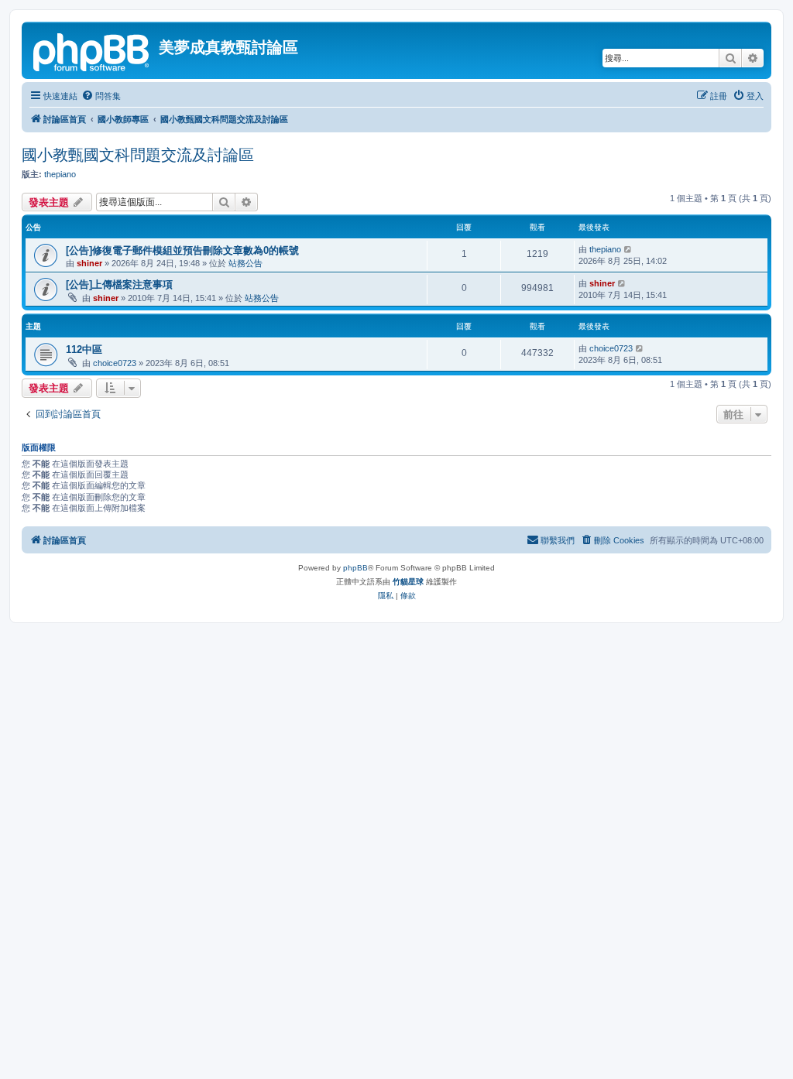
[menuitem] (101, 96)
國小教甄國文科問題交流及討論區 (138, 154)
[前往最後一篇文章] (628, 249)
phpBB (355, 567)
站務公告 (245, 263)
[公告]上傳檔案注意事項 (119, 284)
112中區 (84, 349)
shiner (89, 263)
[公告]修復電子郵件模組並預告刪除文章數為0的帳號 (182, 250)
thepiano (60, 174)
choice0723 (114, 363)
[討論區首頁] (92, 50)
